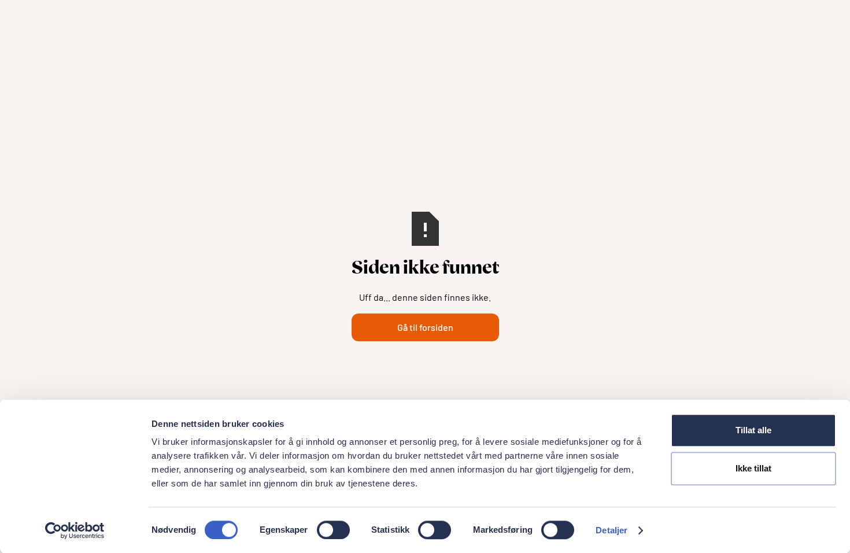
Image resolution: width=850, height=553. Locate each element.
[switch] (333, 530)
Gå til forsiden (425, 327)
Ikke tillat (753, 468)
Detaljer (611, 530)
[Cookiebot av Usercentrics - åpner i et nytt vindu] (74, 530)
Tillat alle (753, 430)
